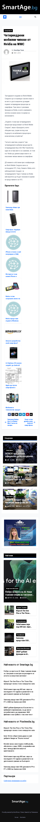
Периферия (20, 635)
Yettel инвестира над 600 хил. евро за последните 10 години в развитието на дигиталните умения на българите (18, 691)
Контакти (22, 817)
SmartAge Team (19, 50)
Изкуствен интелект (12, 588)
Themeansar (34, 812)
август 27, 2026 (13, 598)
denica (20, 460)
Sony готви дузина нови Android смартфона (28, 422)
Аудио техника (22, 607)
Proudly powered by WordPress (11, 812)
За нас (16, 817)
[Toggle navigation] (20, 16)
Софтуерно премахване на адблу (15, 781)
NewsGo (27, 812)
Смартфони (8, 30)
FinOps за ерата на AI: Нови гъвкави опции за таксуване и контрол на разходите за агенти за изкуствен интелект (20, 673)
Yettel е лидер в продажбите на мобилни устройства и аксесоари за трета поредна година (19, 480)
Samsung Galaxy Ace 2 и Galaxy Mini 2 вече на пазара (12, 422)
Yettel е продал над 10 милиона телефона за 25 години (18, 502)
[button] (35, 17)
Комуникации (21, 621)
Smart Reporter (24, 506)
